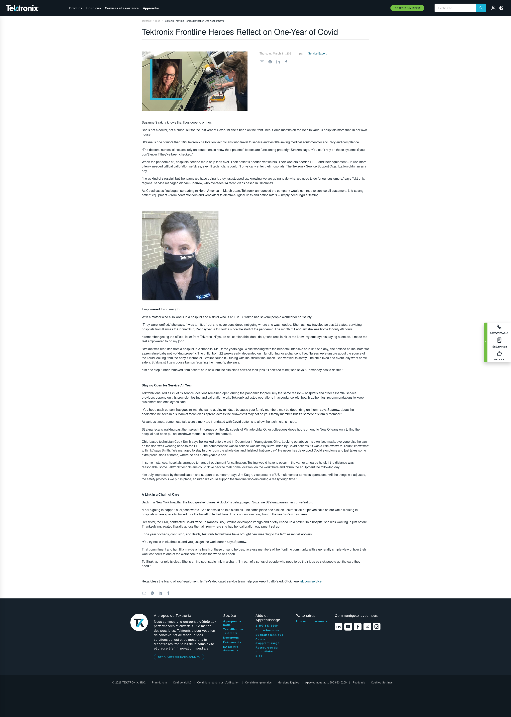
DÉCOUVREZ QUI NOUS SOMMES (179, 657)
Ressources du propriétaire (267, 649)
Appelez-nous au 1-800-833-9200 (326, 682)
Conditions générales (258, 682)
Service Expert (317, 53)
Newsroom (231, 637)
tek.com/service (311, 581)
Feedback (359, 682)
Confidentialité (182, 682)
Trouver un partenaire (312, 621)
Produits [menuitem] (75, 8)
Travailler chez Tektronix (234, 631)
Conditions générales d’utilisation (218, 682)
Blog (259, 655)
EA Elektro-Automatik (231, 648)
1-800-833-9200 (267, 625)
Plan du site (159, 682)
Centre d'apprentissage (267, 641)
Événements (232, 642)
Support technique (269, 634)
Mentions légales (288, 682)
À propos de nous (232, 623)
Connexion (491, 8)
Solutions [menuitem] (93, 8)
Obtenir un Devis (407, 8)
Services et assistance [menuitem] (122, 8)
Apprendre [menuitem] (151, 8)
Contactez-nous (267, 630)
